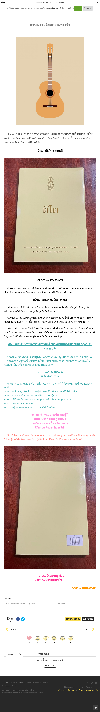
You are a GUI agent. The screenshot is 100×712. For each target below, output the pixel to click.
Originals (13, 683)
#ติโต (9, 599)
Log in (51, 665)
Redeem (36, 683)
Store (16, 3)
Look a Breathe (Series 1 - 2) (46, 2)
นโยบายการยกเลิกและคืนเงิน (88, 690)
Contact (5, 686)
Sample (28, 683)
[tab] (14, 653)
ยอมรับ (78, 8)
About (44, 683)
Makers (8, 3)
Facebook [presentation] (43, 654)
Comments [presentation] (14, 654)
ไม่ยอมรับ (87, 8)
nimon (61, 2)
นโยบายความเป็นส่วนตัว (50, 8)
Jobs (12, 686)
